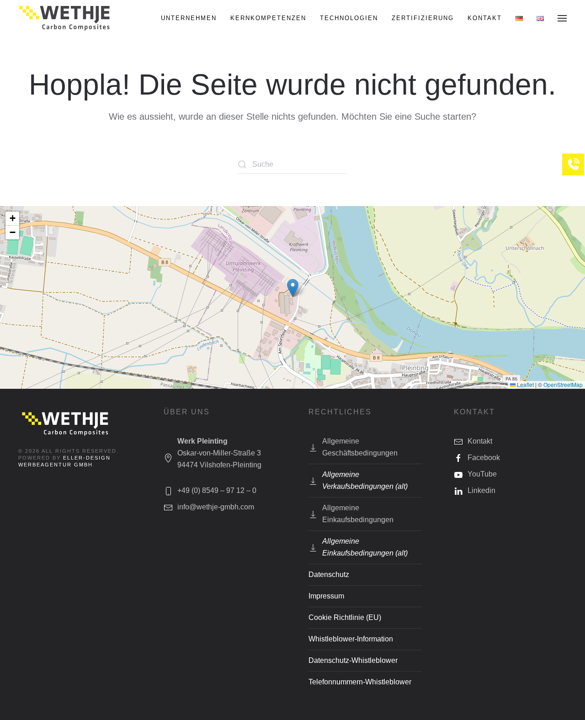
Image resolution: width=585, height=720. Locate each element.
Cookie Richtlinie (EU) (344, 617)
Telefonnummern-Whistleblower (359, 682)
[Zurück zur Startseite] (65, 18)
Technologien (349, 18)
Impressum (326, 596)
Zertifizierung (423, 18)
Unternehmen (189, 18)
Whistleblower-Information (350, 639)
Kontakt (485, 18)
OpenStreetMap (563, 384)
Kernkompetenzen (268, 18)
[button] (562, 18)
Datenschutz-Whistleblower (353, 660)
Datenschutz (328, 574)
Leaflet (525, 384)
